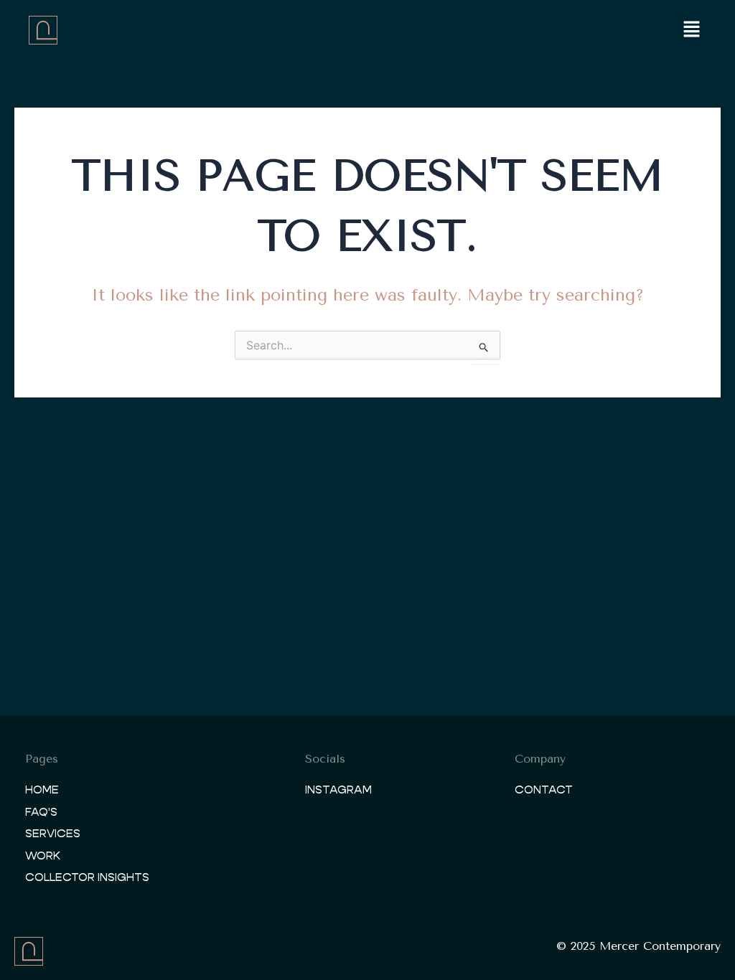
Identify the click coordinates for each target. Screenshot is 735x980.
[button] (692, 30)
